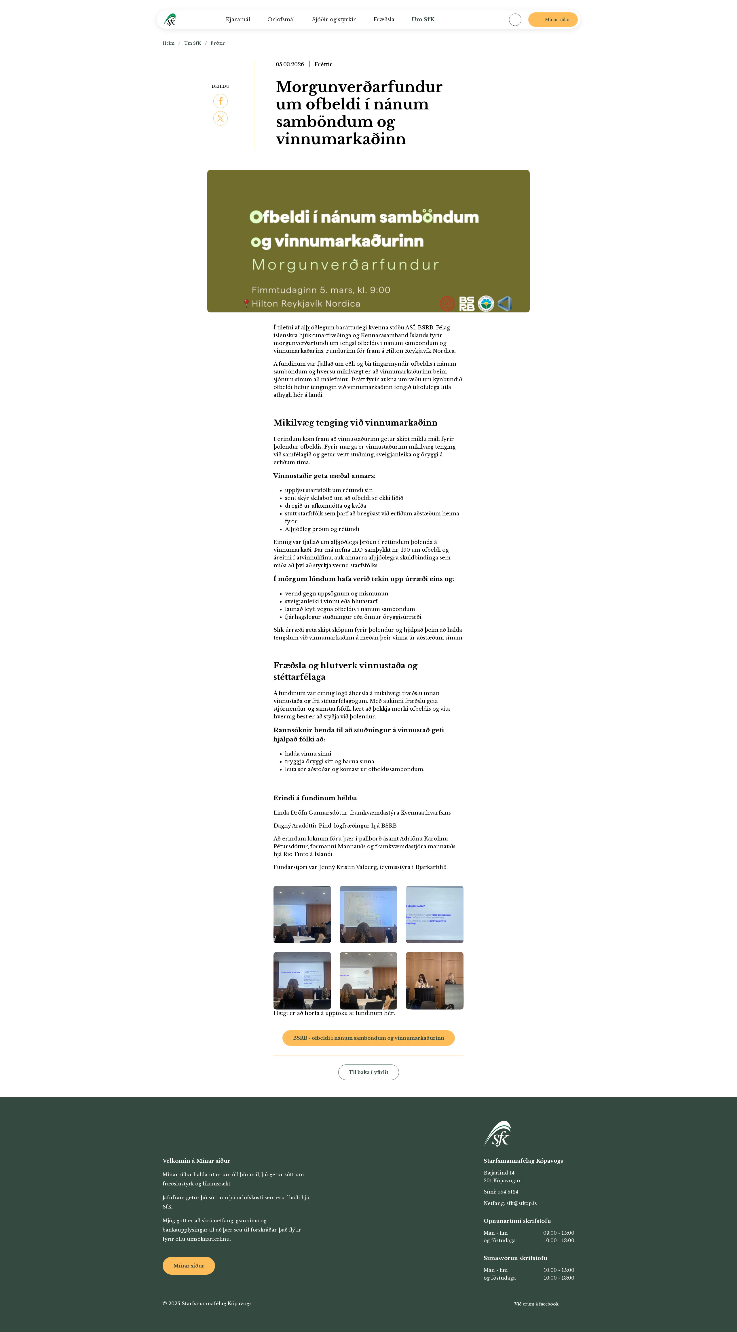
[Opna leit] (515, 20)
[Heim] (169, 19)
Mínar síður (188, 1266)
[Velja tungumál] (491, 19)
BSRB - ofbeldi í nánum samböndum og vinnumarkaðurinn (368, 1038)
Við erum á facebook (536, 1304)
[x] (220, 118)
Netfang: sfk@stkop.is (510, 1203)
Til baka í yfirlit (368, 1072)
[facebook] (220, 101)
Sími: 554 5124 (501, 1192)
